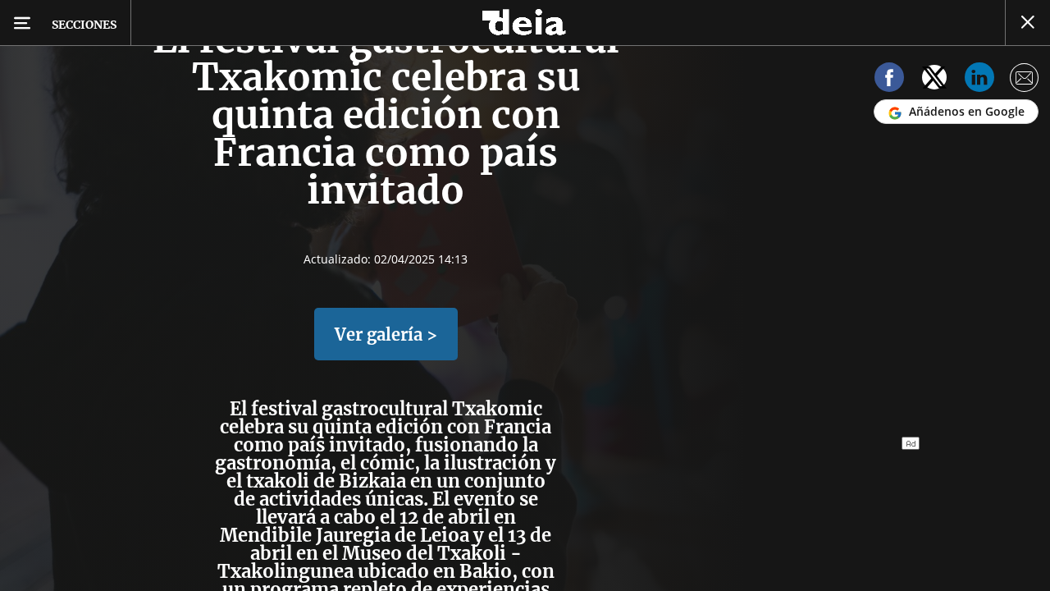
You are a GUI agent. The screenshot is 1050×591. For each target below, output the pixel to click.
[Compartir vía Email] (1024, 80)
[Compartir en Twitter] (934, 80)
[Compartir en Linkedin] (979, 80)
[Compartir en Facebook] (889, 80)
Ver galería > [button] (386, 334)
